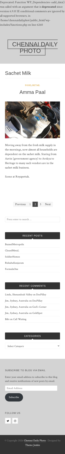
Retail (36, 85)
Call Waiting (19, 319)
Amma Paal (33, 92)
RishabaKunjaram (14, 263)
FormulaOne (11, 269)
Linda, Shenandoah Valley (18, 294)
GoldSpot (37, 313)
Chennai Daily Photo (35, 440)
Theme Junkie (32, 445)
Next (48, 204)
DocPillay (41, 294)
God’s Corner (39, 307)
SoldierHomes (12, 256)
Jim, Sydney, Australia (16, 300)
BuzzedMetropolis (14, 244)
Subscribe (14, 397)
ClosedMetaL (12, 250)
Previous (20, 204)
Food (28, 85)
